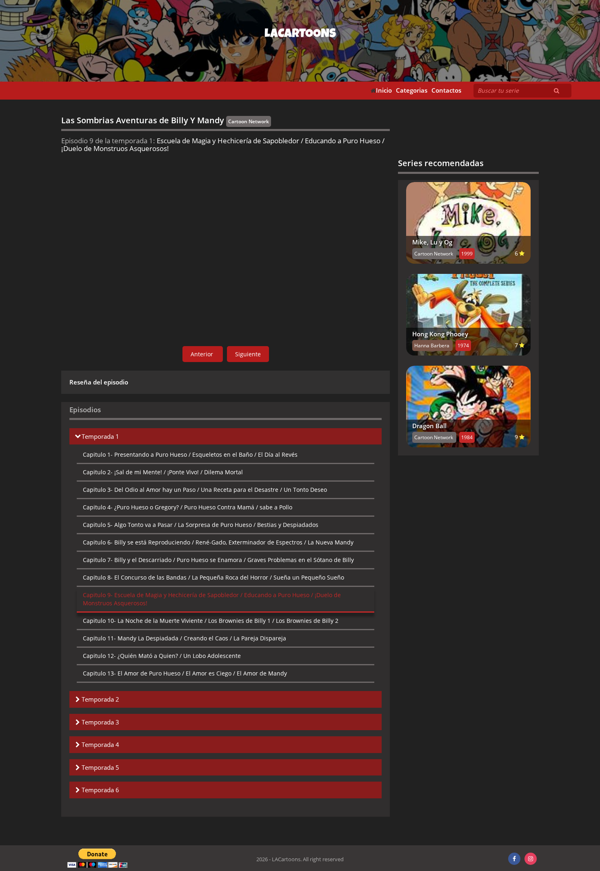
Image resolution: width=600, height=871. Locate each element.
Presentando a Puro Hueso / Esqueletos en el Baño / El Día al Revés (190, 454)
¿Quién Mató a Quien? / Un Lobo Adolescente (162, 656)
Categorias (411, 90)
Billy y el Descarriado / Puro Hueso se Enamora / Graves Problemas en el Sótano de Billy (218, 560)
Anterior (203, 354)
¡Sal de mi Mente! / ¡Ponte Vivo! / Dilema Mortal (163, 472)
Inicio (384, 90)
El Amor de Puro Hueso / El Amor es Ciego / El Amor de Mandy (185, 673)
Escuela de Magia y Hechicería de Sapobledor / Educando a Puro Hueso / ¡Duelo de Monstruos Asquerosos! (212, 599)
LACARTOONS (300, 35)
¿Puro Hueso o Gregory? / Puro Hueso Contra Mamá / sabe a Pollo (187, 507)
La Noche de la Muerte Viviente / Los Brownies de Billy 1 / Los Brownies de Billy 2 (210, 620)
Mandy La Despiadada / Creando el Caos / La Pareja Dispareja (184, 638)
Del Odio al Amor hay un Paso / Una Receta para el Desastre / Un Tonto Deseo (205, 489)
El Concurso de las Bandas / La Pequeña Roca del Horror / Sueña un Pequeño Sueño (213, 577)
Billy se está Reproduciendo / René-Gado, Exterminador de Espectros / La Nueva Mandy (218, 542)
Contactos (446, 90)
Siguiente (248, 354)
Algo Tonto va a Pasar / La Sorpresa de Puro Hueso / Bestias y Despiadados (200, 525)
